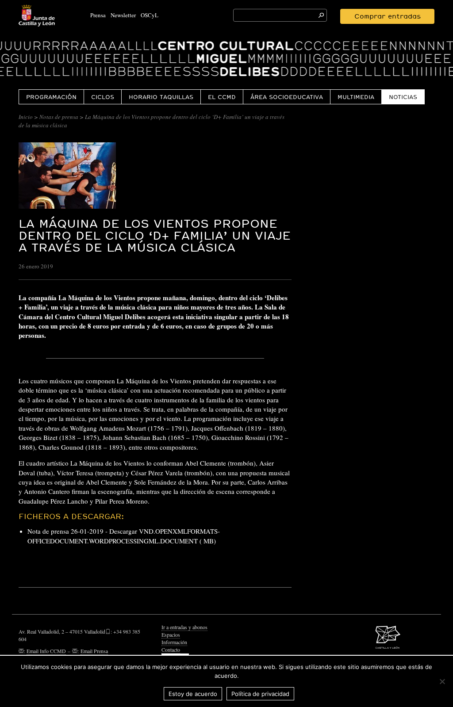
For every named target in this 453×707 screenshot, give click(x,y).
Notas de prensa (58, 117)
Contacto (170, 649)
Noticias (403, 96)
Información (174, 642)
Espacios (170, 634)
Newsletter (123, 15)
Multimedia (356, 96)
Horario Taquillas (161, 96)
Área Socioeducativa (286, 96)
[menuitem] (51, 96)
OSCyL (149, 15)
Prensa (98, 15)
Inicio (26, 117)
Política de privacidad (260, 693)
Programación (51, 96)
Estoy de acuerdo (193, 693)
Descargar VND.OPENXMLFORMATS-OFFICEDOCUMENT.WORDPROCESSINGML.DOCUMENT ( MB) (123, 536)
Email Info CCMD (46, 650)
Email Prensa (94, 650)
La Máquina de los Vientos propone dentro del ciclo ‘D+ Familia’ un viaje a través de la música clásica (155, 235)
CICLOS (102, 96)
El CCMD (222, 96)
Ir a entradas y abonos (184, 627)
